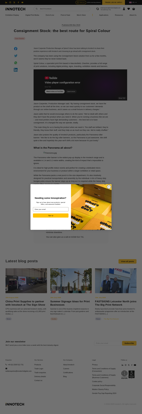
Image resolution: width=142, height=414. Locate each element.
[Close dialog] (109, 187)
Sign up (50, 215)
